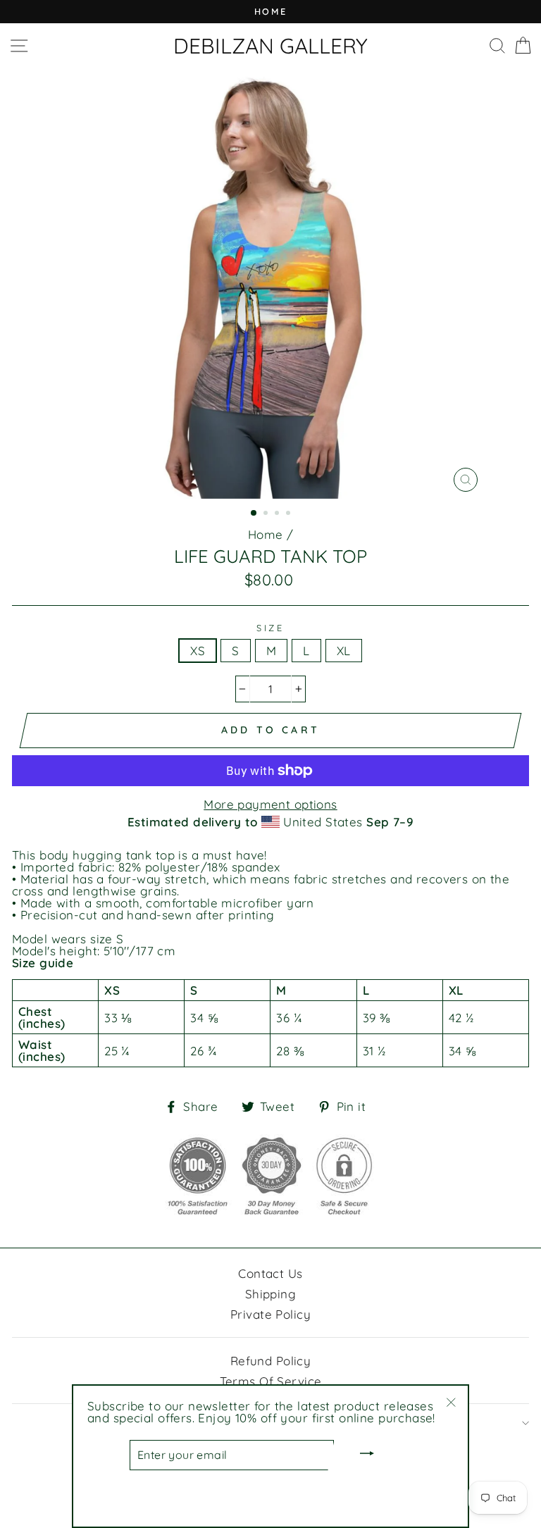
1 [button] (254, 513)
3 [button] (278, 514)
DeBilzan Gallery (270, 45)
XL (344, 650)
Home (265, 534)
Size (270, 628)
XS (197, 650)
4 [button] (289, 514)
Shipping (270, 1293)
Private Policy (270, 1314)
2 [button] (266, 514)
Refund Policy (270, 1360)
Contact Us (270, 1273)
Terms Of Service (271, 1381)
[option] (270, 11)
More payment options (270, 804)
